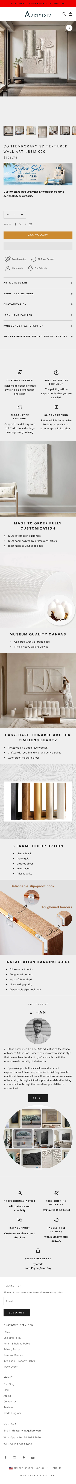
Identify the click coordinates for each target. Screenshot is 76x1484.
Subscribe (17, 1312)
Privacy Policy (12, 1349)
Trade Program (12, 1413)
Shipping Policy (12, 1337)
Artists (7, 1395)
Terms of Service (13, 1355)
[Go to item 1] (8, 131)
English (58, 1468)
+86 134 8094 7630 (29, 1437)
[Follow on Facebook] (5, 1457)
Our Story (9, 1384)
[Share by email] (30, 224)
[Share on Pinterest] (25, 224)
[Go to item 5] (54, 131)
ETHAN (38, 1098)
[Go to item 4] (42, 132)
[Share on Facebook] (15, 224)
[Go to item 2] (20, 131)
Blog (6, 1389)
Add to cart (38, 235)
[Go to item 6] (65, 131)
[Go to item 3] (31, 131)
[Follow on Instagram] (14, 1457)
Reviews (8, 1407)
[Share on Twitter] (20, 224)
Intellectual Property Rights (19, 1360)
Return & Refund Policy (17, 1343)
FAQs (7, 1331)
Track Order (10, 1366)
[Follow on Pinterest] (23, 1457)
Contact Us (10, 1401)
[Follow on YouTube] (33, 1457)
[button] (38, 246)
